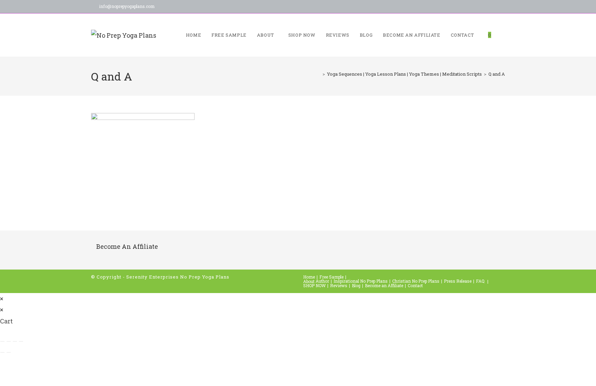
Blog (356, 285)
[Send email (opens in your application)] (484, 7)
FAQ (480, 281)
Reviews (338, 285)
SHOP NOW (314, 285)
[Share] (14, 341)
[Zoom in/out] (2, 341)
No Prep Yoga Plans (204, 277)
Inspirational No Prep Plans (361, 281)
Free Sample (331, 277)
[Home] (318, 74)
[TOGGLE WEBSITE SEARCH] (503, 35)
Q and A (496, 74)
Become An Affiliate (127, 246)
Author (322, 281)
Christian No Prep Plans (415, 281)
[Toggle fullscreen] (8, 341)
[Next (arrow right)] (8, 352)
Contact (415, 285)
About (309, 281)
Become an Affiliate (384, 285)
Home (309, 277)
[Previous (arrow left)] (2, 352)
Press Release (457, 281)
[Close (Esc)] (21, 341)
